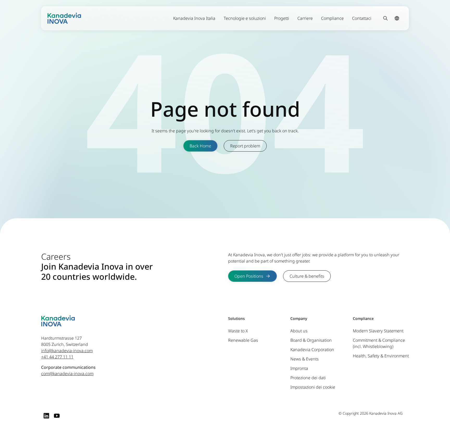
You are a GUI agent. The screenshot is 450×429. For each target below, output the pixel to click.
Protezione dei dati (308, 378)
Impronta (299, 368)
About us (299, 331)
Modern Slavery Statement (378, 331)
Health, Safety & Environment (381, 356)
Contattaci (361, 18)
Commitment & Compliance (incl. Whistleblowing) (379, 343)
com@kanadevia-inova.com (67, 373)
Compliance (332, 18)
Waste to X (238, 331)
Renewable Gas (243, 340)
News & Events (304, 359)
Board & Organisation (311, 340)
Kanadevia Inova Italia (194, 18)
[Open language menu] (397, 18)
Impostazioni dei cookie (312, 387)
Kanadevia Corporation (312, 349)
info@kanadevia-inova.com (67, 350)
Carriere (305, 18)
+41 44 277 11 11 (57, 357)
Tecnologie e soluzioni (245, 18)
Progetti (281, 18)
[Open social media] (46, 415)
